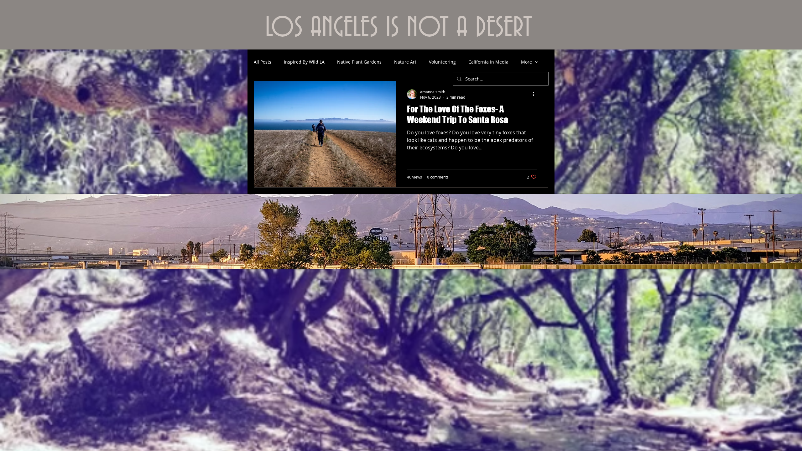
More (526, 62)
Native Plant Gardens (359, 62)
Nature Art (405, 62)
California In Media (488, 62)
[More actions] (535, 94)
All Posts (262, 62)
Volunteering (442, 62)
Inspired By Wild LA (304, 62)
